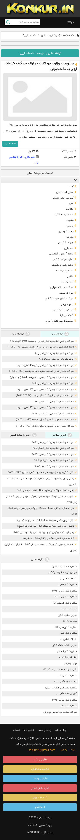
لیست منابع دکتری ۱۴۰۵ (65, 681)
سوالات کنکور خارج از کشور (59, 298)
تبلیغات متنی (37, 559)
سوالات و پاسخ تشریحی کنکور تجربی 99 (54, 353)
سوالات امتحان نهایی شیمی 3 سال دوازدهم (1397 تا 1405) (45, 426)
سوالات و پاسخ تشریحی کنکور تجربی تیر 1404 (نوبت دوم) (45, 365)
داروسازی (68, 248)
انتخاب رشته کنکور (64, 215)
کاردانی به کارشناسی (63, 310)
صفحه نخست (68, 35)
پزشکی (69, 226)
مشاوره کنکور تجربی (67, 584)
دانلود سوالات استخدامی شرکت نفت (59, 669)
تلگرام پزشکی (40, 760)
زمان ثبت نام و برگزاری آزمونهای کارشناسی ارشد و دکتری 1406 (44, 532)
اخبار (71, 203)
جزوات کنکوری (65, 242)
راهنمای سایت (44, 730)
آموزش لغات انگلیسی (66, 694)
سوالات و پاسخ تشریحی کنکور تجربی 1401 (53, 414)
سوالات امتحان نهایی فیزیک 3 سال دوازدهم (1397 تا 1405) (45, 395)
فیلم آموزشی (66, 304)
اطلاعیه (69, 209)
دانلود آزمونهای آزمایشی (61, 254)
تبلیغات (16, 730)
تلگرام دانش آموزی (40, 788)
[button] (72, 22)
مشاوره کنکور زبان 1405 (65, 597)
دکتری (70, 276)
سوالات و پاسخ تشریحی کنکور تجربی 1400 (53, 383)
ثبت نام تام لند (70, 621)
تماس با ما (28, 730)
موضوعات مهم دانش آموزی (59, 321)
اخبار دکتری (29, 157)
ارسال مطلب (61, 730)
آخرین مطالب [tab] (59, 435)
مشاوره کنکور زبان (68, 633)
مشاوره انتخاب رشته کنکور (64, 567)
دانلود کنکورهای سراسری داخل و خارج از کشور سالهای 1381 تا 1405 (41, 347)
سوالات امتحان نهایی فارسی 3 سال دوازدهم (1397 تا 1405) (45, 419)
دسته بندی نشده (64, 270)
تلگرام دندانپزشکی (40, 769)
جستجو (8, 22)
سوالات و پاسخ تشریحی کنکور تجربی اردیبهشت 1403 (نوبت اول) (42, 341)
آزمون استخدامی (64, 192)
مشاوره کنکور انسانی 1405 (64, 603)
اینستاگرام (40, 807)
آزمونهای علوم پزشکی (62, 198)
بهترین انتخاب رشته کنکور (64, 645)
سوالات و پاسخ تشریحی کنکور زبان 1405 (54, 460)
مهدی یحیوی (70, 664)
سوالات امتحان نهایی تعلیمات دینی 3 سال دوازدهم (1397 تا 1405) (41, 371)
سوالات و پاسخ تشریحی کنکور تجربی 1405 (53, 454)
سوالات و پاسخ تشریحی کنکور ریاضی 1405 (53, 442)
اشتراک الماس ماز (68, 579)
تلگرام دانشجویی (40, 798)
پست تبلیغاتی (66, 231)
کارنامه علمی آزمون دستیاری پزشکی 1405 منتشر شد (48, 538)
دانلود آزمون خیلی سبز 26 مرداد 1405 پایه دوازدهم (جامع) (45, 520)
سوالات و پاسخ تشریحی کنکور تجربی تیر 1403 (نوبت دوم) (45, 389)
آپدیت (70, 187)
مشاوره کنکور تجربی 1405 (64, 591)
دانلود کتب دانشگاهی (62, 265)
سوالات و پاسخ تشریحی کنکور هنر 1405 (54, 466)
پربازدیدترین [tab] (57, 334)
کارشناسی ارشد (65, 315)
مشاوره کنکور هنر (68, 706)
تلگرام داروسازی (40, 779)
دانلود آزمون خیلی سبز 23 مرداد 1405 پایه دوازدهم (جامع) (45, 526)
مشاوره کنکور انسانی (67, 651)
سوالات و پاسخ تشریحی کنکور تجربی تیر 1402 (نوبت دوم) (45, 407)
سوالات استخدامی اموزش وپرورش (60, 712)
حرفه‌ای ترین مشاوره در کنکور (63, 572)
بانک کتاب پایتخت (68, 657)
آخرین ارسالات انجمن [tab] (20, 435)
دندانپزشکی (67, 282)
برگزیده (69, 220)
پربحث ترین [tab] (18, 334)
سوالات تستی (66, 293)
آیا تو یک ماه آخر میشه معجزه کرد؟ (56, 359)
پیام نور (69, 237)
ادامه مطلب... (10, 143)
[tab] (40, 180)
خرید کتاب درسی (69, 609)
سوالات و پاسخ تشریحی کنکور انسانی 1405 (52, 448)
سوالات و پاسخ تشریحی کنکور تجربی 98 (54, 402)
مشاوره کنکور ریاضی (67, 676)
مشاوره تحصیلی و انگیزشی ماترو (61, 688)
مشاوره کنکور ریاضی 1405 (64, 700)
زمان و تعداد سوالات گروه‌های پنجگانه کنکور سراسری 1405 (45, 490)
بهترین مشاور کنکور (68, 615)
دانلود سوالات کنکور (63, 259)
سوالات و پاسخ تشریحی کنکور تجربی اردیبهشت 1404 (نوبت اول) (42, 377)
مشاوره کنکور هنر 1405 (66, 627)
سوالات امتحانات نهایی (61, 287)
